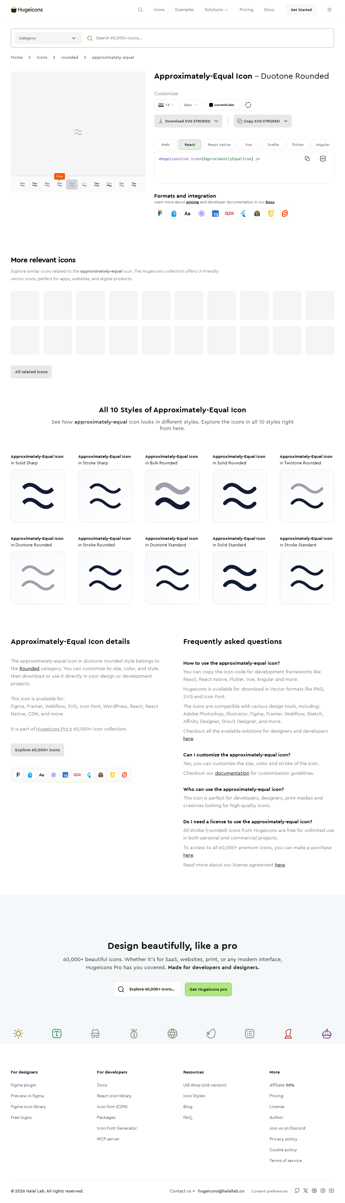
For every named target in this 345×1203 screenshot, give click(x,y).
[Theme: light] (329, 10)
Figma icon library (28, 1106)
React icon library (114, 1096)
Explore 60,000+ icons (37, 750)
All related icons (31, 372)
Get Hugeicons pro (208, 989)
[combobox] (48, 38)
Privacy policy (284, 1139)
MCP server (108, 1139)
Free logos (21, 1117)
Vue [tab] (248, 144)
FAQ (187, 1117)
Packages (106, 1117)
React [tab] (190, 144)
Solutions (214, 9)
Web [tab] (165, 144)
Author (276, 1117)
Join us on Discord (287, 1128)
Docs (269, 202)
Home (17, 57)
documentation (232, 773)
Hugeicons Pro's (54, 728)
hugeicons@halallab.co (221, 1191)
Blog (187, 1106)
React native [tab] (219, 144)
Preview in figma (27, 1096)
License (277, 1106)
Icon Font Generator (117, 1128)
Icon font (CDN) (112, 1106)
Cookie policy (283, 1150)
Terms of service (286, 1160)
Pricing (276, 1096)
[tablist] (244, 144)
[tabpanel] (244, 168)
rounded (69, 57)
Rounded (29, 668)
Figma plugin (23, 1085)
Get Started (301, 9)
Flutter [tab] (298, 144)
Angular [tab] (323, 144)
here (188, 738)
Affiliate (282, 1085)
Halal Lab (35, 1191)
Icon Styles (194, 1096)
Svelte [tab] (273, 144)
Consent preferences (269, 1191)
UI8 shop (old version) (204, 1085)
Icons (42, 57)
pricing (192, 202)
